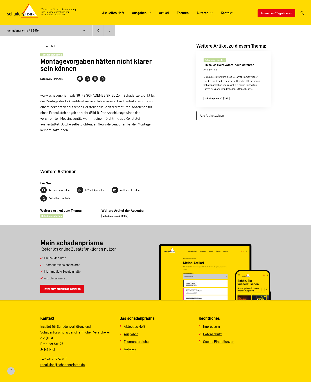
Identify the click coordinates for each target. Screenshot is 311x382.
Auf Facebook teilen (59, 190)
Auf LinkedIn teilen (129, 190)
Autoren (130, 349)
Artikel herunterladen (60, 198)
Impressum (211, 326)
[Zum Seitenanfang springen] (11, 371)
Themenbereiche (136, 341)
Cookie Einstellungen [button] (218, 341)
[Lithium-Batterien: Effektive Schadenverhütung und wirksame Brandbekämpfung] (109, 30)
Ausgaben (131, 334)
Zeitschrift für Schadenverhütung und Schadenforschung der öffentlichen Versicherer (58, 12)
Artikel (51, 46)
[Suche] (302, 13)
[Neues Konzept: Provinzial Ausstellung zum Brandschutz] (98, 30)
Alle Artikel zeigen (212, 115)
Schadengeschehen (51, 54)
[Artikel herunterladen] (102, 79)
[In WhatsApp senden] (87, 79)
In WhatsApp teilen (94, 190)
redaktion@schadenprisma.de (62, 364)
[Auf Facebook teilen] (80, 79)
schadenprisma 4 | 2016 (115, 216)
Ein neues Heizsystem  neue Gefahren (229, 65)
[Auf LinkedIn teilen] (95, 79)
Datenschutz (212, 334)
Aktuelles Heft (134, 326)
